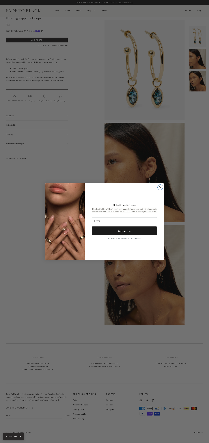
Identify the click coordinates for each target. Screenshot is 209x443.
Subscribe (124, 231)
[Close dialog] (160, 187)
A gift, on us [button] (13, 437)
